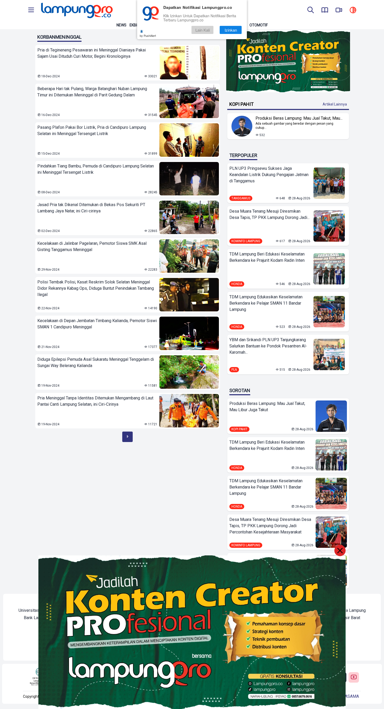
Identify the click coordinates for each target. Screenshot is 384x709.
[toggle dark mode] (353, 10)
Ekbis (134, 25)
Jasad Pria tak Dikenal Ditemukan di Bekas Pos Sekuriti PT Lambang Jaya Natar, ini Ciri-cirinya (91, 207)
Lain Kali (202, 30)
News (121, 25)
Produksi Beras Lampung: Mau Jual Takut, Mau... (298, 118)
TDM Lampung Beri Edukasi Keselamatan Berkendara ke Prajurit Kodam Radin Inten (267, 257)
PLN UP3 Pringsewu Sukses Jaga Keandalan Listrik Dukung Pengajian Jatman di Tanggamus (269, 174)
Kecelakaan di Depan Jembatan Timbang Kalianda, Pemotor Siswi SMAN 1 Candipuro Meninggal (97, 323)
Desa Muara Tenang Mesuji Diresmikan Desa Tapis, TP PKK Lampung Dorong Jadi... (269, 214)
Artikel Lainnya (335, 104)
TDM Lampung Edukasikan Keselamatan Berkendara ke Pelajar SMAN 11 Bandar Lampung (265, 303)
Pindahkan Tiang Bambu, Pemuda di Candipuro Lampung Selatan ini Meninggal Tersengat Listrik (95, 169)
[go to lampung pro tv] (339, 10)
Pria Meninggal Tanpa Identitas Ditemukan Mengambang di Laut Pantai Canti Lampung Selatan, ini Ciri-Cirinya (95, 401)
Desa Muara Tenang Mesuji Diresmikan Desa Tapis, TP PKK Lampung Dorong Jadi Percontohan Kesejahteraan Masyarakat (270, 525)
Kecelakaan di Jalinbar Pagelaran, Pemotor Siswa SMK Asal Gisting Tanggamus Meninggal (92, 246)
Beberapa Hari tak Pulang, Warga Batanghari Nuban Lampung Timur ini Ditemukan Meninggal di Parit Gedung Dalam (92, 91)
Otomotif (258, 25)
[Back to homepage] (76, 10)
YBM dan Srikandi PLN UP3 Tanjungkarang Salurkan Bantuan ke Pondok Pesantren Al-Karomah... (268, 346)
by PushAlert (148, 35)
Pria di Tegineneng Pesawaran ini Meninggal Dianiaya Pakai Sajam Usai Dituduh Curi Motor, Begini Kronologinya (91, 53)
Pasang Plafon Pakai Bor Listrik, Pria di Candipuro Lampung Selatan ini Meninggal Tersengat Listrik (91, 130)
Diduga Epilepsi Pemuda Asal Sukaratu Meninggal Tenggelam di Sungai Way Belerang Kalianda (95, 362)
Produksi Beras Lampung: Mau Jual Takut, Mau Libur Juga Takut (267, 406)
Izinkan (231, 30)
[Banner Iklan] (288, 61)
